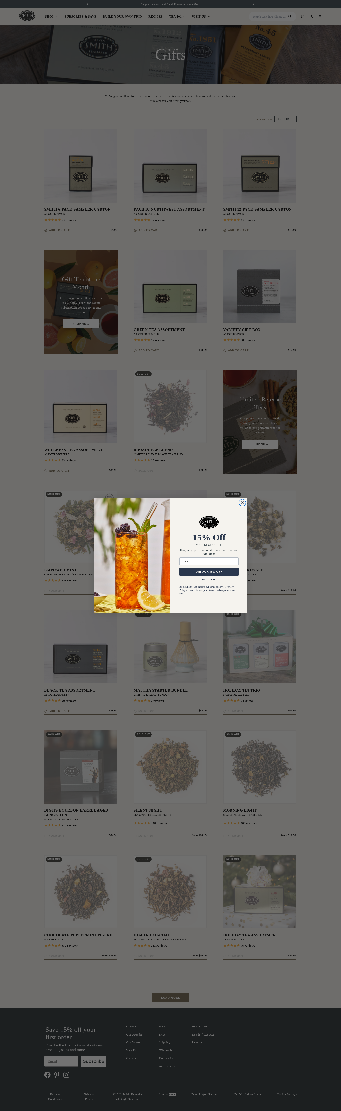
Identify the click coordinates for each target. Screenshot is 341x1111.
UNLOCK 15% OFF (209, 572)
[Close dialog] (242, 502)
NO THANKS (209, 580)
